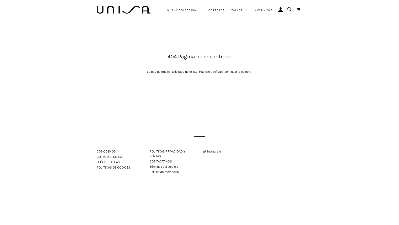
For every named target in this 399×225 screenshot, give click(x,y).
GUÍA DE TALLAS (108, 162)
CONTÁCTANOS (161, 161)
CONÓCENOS (106, 151)
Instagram (213, 151)
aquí (214, 71)
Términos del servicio (164, 166)
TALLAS (237, 10)
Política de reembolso (164, 172)
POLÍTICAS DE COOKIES (113, 167)
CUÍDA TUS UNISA (109, 157)
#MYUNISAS (263, 10)
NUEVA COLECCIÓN (182, 10)
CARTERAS (216, 10)
